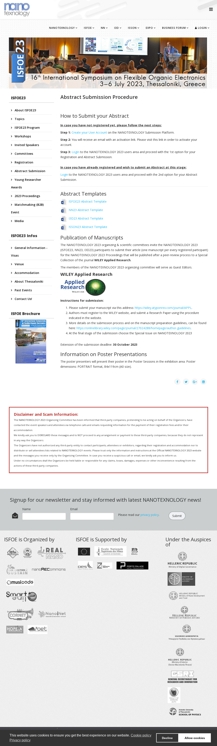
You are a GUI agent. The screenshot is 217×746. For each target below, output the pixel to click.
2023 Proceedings (27, 196)
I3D (116, 28)
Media (19, 221)
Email (74, 509)
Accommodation (26, 273)
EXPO (149, 28)
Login (202, 28)
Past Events (23, 290)
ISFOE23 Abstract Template (87, 201)
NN (103, 28)
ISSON (132, 28)
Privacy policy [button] (20, 740)
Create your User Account (89, 132)
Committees (23, 154)
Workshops (22, 136)
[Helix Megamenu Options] (211, 9)
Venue (19, 264)
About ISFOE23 (25, 110)
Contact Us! (23, 299)
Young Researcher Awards (26, 183)
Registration (23, 162)
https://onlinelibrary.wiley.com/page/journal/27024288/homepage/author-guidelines (134, 328)
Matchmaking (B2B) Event (27, 208)
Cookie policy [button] (141, 735)
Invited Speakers (26, 145)
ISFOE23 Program (27, 128)
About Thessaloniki (28, 281)
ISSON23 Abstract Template (87, 227)
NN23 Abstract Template (85, 210)
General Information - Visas (29, 251)
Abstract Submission (29, 171)
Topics (19, 119)
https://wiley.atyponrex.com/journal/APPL (163, 308)
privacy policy (149, 515)
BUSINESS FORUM (174, 28)
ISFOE (88, 28)
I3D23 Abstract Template (85, 218)
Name (26, 509)
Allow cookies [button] (195, 738)
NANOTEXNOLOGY (62, 28)
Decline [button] (167, 738)
